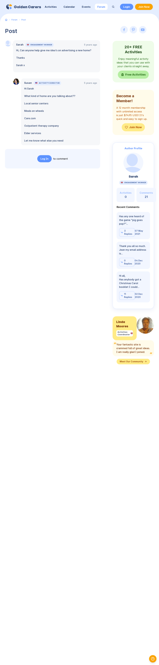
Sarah (19, 44)
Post (23, 20)
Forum (101, 6)
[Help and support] (153, 659)
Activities (51, 6)
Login (126, 6)
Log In (44, 158)
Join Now (144, 6)
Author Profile (133, 148)
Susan (28, 82)
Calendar (69, 6)
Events (86, 6)
